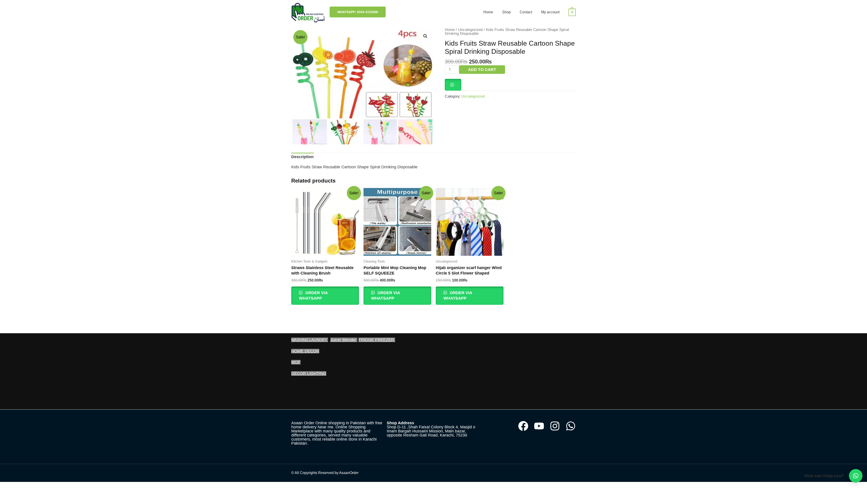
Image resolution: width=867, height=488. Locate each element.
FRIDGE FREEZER (377, 340)
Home (488, 12)
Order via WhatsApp (313, 295)
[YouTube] (539, 426)
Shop (506, 12)
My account (550, 12)
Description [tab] (302, 157)
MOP (296, 362)
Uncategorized (470, 30)
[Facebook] (523, 426)
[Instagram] (555, 426)
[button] (425, 36)
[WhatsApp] (571, 426)
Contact (526, 12)
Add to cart (482, 69)
